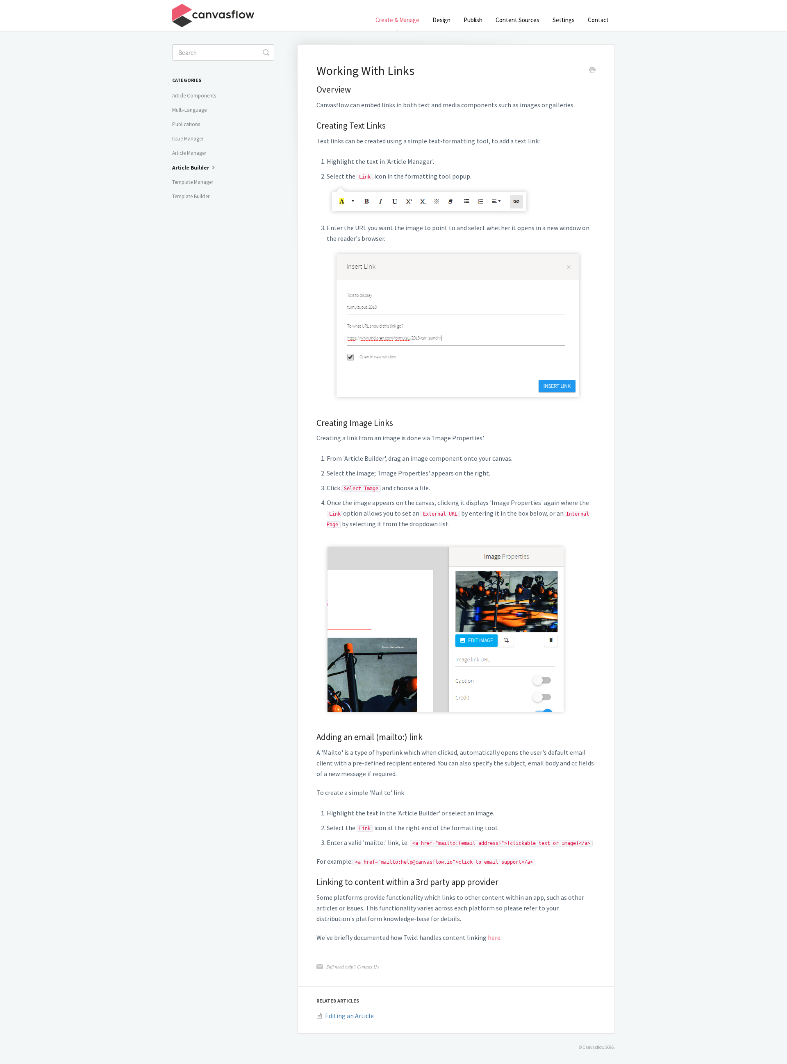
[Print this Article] (592, 70)
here (494, 937)
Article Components (194, 95)
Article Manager (189, 152)
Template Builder (190, 196)
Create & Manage (397, 20)
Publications (186, 124)
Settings (564, 20)
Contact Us (368, 966)
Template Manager (192, 182)
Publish (473, 20)
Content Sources (517, 20)
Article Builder (191, 167)
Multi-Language (189, 109)
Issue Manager (187, 138)
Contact (598, 20)
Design (441, 20)
